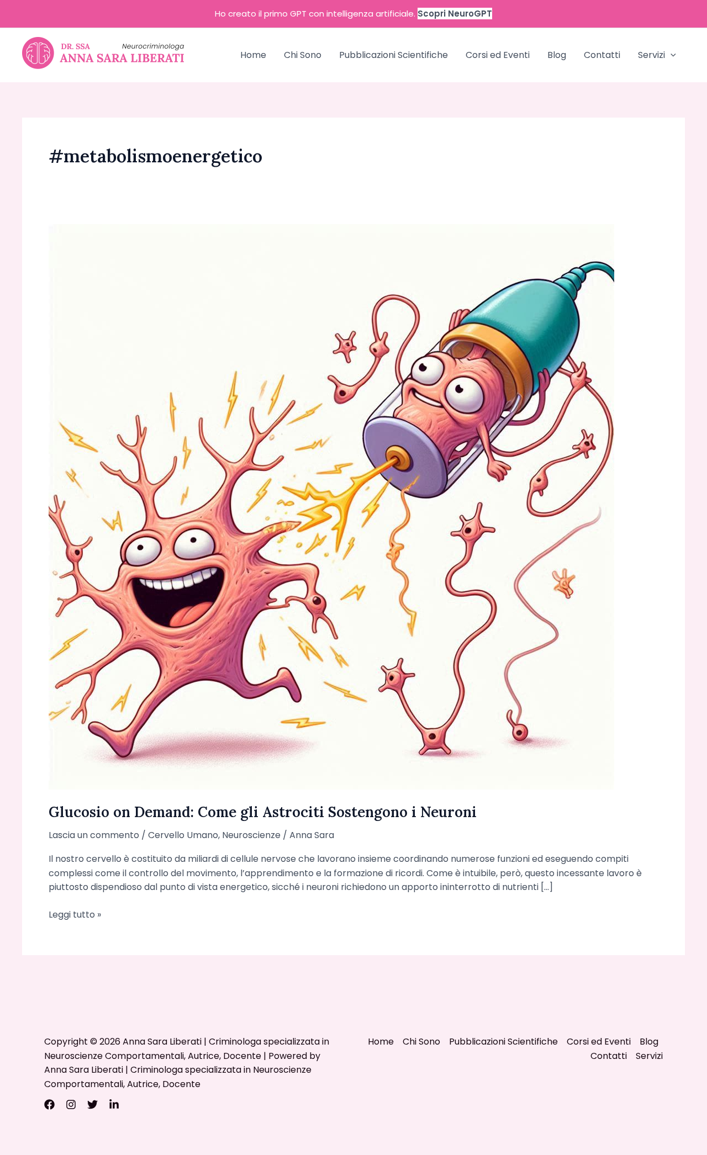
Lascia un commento (94, 835)
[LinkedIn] (114, 1104)
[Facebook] (49, 1104)
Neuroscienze (251, 835)
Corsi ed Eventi (498, 55)
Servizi (651, 55)
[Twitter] (92, 1104)
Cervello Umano (183, 835)
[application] (670, 55)
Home (253, 55)
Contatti (602, 55)
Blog (556, 55)
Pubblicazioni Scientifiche (393, 55)
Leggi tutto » (75, 915)
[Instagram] (71, 1104)
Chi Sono (302, 55)
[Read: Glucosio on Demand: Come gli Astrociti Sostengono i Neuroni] (331, 506)
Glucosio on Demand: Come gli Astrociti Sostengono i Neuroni (263, 812)
